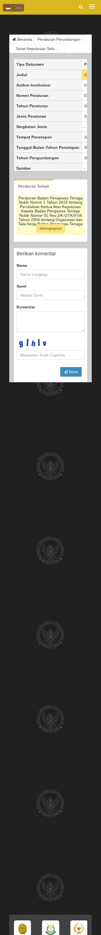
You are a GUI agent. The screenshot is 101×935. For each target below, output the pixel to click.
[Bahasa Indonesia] (8, 8)
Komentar (26, 307)
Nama (22, 265)
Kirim (73, 372)
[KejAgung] (48, 929)
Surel (21, 286)
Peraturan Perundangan (59, 39)
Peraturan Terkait (33, 186)
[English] (18, 8)
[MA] (20, 929)
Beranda (24, 39)
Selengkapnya (51, 229)
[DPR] (76, 929)
